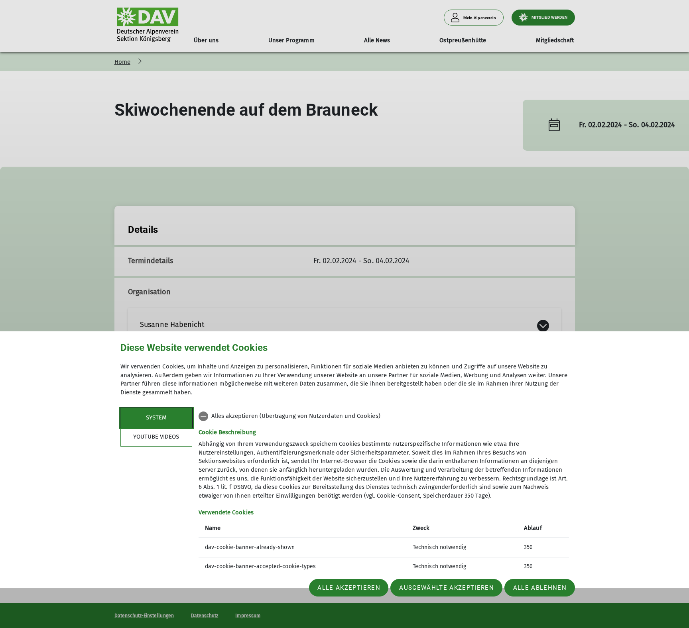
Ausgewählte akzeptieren (446, 587)
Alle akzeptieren (348, 587)
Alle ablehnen (540, 587)
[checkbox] (384, 416)
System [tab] (156, 417)
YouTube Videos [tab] (156, 436)
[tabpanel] (384, 492)
